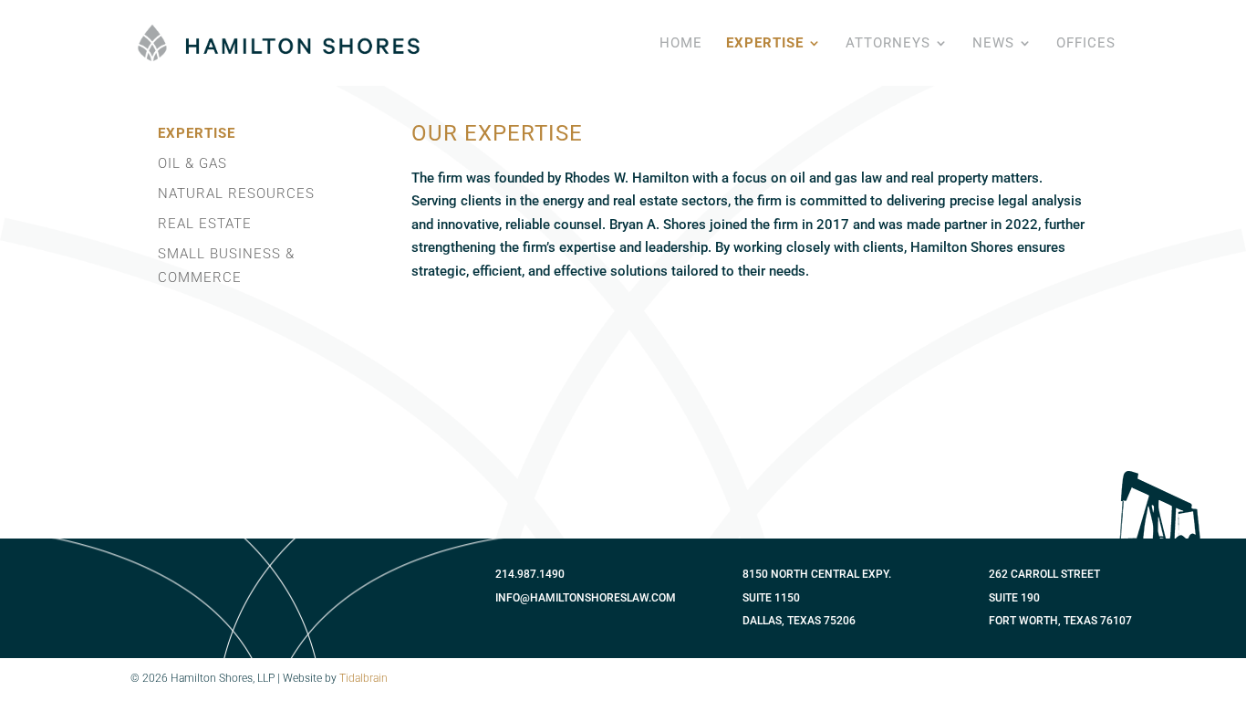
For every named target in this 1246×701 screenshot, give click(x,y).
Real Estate (205, 223)
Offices (1086, 44)
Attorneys (888, 44)
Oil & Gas (192, 163)
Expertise (765, 44)
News (993, 44)
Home (680, 44)
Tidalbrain (363, 678)
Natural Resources (236, 193)
